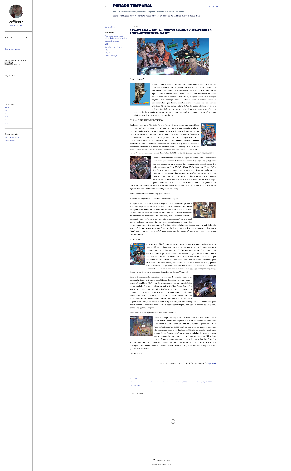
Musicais (7, 117)
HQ (106, 50)
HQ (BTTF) (109, 53)
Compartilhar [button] (110, 27)
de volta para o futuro (113, 47)
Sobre (115, 16)
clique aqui (211, 363)
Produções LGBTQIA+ (128, 16)
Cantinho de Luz (166, 16)
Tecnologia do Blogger (163, 460)
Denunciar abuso (12, 49)
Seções (155, 16)
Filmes (7, 107)
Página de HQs (111, 56)
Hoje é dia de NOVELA (12, 137)
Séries (6, 123)
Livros (6, 114)
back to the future (112, 41)
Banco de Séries (10, 140)
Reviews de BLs (144, 16)
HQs (6, 111)
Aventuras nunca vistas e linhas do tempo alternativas (116, 37)
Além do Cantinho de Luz (184, 16)
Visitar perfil (16, 26)
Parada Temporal (132, 6)
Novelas (7, 120)
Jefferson (16, 21)
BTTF (107, 44)
